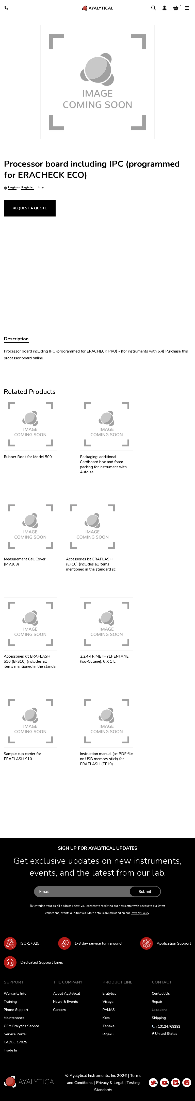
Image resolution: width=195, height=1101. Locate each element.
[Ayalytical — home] (97, 8)
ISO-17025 (29, 943)
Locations (159, 1010)
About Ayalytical (66, 994)
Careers (59, 1010)
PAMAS (109, 1010)
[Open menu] (186, 8)
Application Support (174, 943)
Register (27, 187)
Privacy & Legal (109, 1083)
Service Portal (15, 1034)
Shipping (159, 1018)
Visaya (108, 1002)
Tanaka (109, 1026)
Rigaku (108, 1034)
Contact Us (161, 994)
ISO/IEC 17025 (15, 1043)
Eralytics (109, 994)
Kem (106, 1018)
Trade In (10, 1051)
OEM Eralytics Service (21, 1026)
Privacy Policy (140, 913)
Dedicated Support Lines (41, 962)
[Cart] (176, 8)
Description (16, 339)
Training (10, 1002)
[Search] (153, 8)
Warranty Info (15, 994)
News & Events (65, 1002)
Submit (145, 891)
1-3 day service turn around (98, 943)
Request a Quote (30, 208)
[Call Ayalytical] (6, 8)
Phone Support (16, 1010)
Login (12, 187)
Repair (157, 1002)
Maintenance (14, 1018)
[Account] (164, 8)
